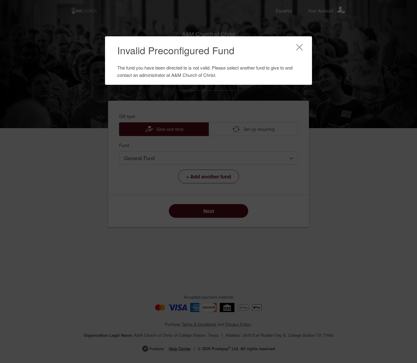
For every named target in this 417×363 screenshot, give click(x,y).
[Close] (299, 48)
